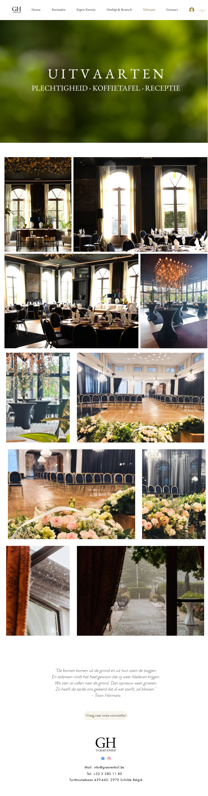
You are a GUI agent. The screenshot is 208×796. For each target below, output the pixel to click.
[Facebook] (103, 759)
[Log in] (191, 10)
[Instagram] (109, 759)
